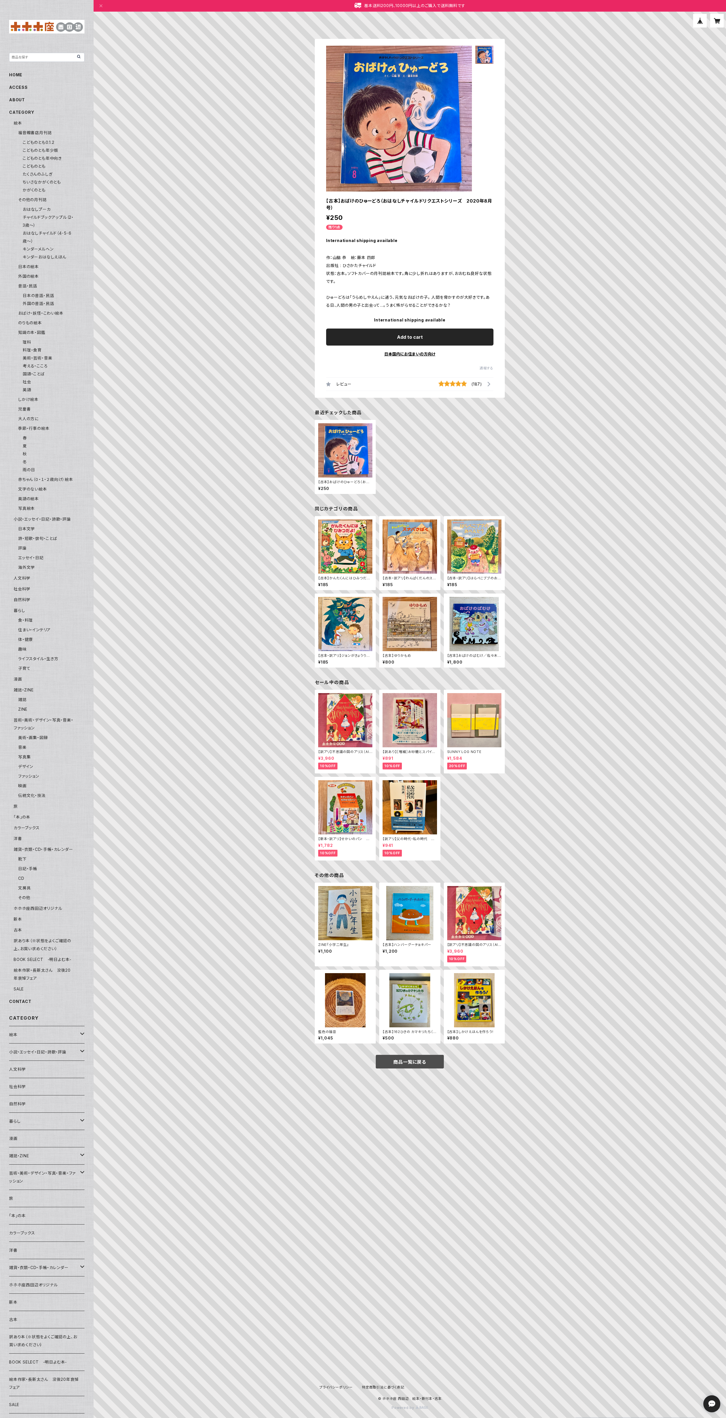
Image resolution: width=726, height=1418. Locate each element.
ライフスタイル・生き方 (38, 658)
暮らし (19, 610)
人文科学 (22, 578)
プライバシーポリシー (336, 1387)
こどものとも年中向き (42, 158)
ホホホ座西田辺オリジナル (38, 908)
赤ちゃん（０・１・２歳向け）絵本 (45, 479)
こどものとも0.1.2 (38, 142)
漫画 (18, 679)
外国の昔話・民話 (38, 303)
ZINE (23, 709)
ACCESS (18, 87)
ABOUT (17, 99)
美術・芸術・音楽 (37, 357)
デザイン (25, 766)
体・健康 (25, 639)
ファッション (28, 776)
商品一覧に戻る (409, 1062)
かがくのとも (34, 190)
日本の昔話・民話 (38, 295)
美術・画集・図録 (33, 737)
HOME (15, 74)
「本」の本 (22, 817)
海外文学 (26, 567)
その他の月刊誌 (32, 199)
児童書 (24, 409)
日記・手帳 (27, 868)
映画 (22, 785)
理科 (27, 342)
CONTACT (20, 1001)
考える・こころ (35, 365)
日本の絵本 (28, 266)
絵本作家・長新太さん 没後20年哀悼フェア (44, 1383)
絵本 (18, 123)
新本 (18, 919)
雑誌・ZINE (24, 689)
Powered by (403, 1408)
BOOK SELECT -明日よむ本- (42, 959)
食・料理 (25, 620)
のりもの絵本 (30, 322)
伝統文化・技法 (32, 795)
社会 (27, 381)
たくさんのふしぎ (37, 174)
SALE (19, 988)
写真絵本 (26, 508)
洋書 (18, 838)
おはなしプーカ (37, 209)
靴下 (22, 859)
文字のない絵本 (32, 489)
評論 (22, 548)
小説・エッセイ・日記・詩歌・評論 (42, 519)
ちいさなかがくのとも (42, 182)
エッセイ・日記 (31, 557)
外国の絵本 (28, 276)
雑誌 (22, 699)
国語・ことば (34, 373)
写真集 (24, 756)
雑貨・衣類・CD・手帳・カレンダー (43, 849)
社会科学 (22, 588)
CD (21, 878)
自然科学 (22, 599)
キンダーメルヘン (38, 249)
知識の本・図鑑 (31, 332)
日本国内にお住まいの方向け (409, 354)
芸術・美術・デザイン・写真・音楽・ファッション (42, 1177)
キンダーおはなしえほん (44, 256)
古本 (18, 929)
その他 (24, 897)
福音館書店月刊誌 (35, 132)
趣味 (22, 649)
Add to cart (410, 337)
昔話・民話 (27, 285)
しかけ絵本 (28, 399)
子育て (24, 668)
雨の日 (29, 469)
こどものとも (34, 166)
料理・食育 (32, 350)
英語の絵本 (28, 498)
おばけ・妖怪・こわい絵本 (41, 313)
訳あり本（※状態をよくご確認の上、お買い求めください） (43, 1340)
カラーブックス (27, 827)
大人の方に (28, 418)
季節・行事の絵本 (33, 428)
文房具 (24, 887)
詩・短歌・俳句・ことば (37, 538)
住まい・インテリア (34, 629)
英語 (27, 389)
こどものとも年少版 (40, 150)
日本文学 (26, 528)
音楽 (22, 747)
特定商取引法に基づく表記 (383, 1387)
